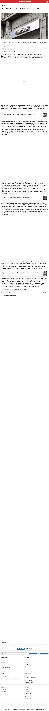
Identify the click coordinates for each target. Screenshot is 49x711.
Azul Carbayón (4, 691)
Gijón (26, 662)
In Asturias (27, 687)
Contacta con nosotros (5, 667)
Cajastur (24, 208)
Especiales (27, 678)
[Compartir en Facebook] (8, 49)
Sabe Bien (27, 691)
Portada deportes (4, 687)
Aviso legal (7, 709)
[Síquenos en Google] (18, 679)
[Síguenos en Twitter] (5, 678)
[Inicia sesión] (47, 2)
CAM (18, 284)
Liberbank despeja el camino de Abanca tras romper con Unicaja (20, 114)
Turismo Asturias (28, 696)
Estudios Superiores (29, 680)
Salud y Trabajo (28, 698)
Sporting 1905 (3, 689)
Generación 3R (28, 693)
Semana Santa (15, 183)
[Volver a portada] (24, 2)
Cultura (26, 671)
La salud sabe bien (29, 695)
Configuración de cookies (39, 709)
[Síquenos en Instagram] (8, 678)
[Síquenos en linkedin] (11, 678)
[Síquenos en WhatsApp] (15, 678)
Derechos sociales (29, 682)
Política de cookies (22, 709)
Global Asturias (28, 673)
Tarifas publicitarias (4, 671)
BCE (9, 183)
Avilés (26, 664)
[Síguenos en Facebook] (2, 678)
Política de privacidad (14, 709)
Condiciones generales (30, 709)
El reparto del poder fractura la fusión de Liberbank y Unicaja (19, 197)
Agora (26, 689)
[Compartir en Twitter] (11, 49)
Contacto (2, 673)
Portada (27, 657)
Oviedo (26, 660)
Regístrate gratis (20, 648)
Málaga (43, 185)
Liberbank (23, 54)
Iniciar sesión (29, 648)
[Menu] (1, 2)
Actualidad (27, 668)
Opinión (26, 669)
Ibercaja (43, 284)
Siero (26, 666)
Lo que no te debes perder (30, 677)
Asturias (27, 659)
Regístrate (3, 662)
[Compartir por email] (5, 49)
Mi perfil (2, 659)
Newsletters (3, 660)
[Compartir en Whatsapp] (3, 49)
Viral (26, 675)
